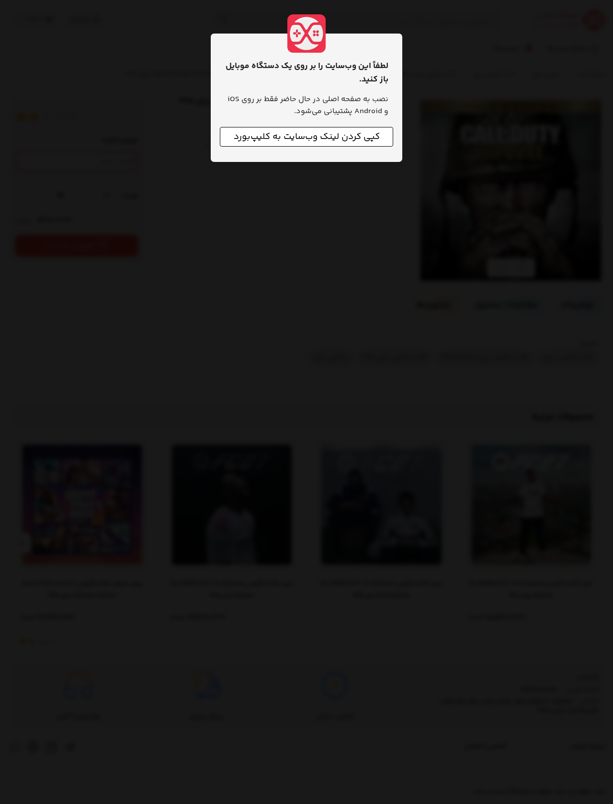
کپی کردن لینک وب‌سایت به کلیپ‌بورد (307, 137)
